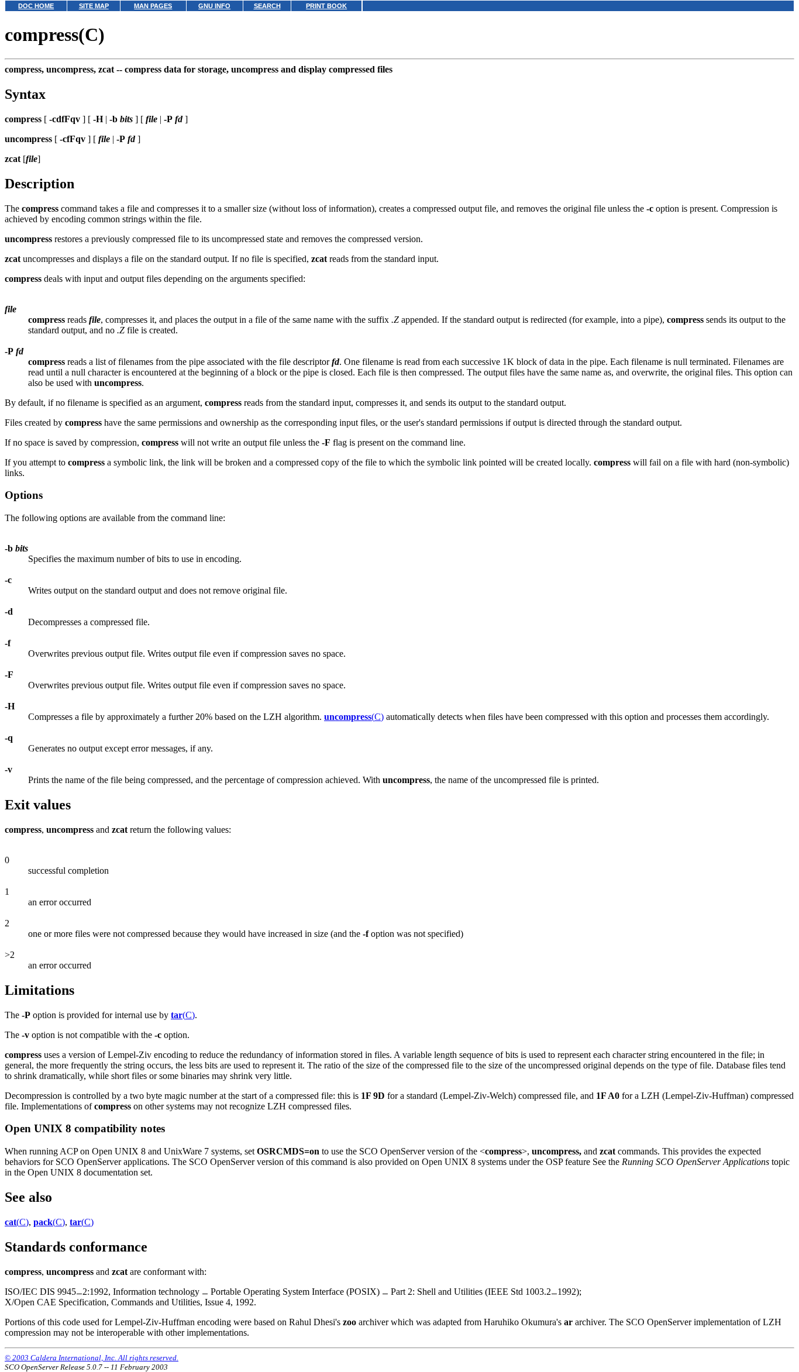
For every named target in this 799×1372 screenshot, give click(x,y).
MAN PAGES (153, 5)
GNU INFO (214, 5)
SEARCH (267, 5)
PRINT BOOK (326, 5)
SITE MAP (94, 5)
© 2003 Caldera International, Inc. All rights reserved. (91, 1357)
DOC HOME (36, 5)
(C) (354, 717)
